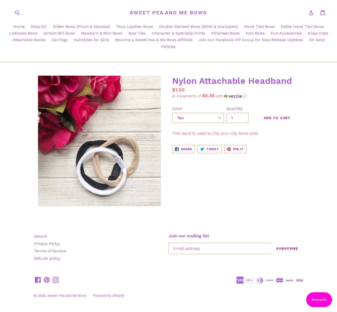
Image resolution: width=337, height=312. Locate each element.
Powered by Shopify (108, 295)
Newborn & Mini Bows (101, 33)
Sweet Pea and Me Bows (168, 13)
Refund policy (47, 258)
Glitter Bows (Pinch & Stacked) (81, 26)
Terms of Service (50, 251)
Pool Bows (255, 33)
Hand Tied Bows (259, 26)
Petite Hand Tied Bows (302, 26)
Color (177, 108)
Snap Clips (318, 33)
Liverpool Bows (23, 33)
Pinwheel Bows (225, 33)
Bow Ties (137, 33)
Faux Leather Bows (134, 26)
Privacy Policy (47, 243)
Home (19, 26)
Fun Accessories (286, 33)
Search (40, 236)
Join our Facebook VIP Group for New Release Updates (251, 39)
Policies (168, 46)
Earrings (60, 39)
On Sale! (317, 39)
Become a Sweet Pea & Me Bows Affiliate (153, 39)
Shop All (39, 26)
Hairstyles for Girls (91, 39)
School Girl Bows (59, 33)
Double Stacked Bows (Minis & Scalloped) (198, 26)
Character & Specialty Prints (178, 33)
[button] (237, 95)
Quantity (234, 108)
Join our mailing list (188, 235)
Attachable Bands (29, 39)
